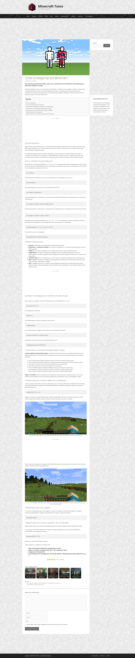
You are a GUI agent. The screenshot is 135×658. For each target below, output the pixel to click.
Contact (108, 655)
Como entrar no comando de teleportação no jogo (38, 108)
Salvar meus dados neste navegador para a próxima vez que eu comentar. (47, 624)
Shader (56, 16)
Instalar (73, 16)
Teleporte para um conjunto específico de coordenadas (40, 114)
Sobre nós (102, 655)
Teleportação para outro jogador (34, 112)
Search (95, 43)
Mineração (80, 16)
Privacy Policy (95, 655)
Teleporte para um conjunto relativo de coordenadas (39, 110)
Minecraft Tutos (50, 6)
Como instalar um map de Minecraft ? (35, 584)
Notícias (34, 16)
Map (51, 16)
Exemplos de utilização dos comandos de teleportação (39, 106)
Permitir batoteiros (31, 103)
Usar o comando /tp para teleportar (35, 104)
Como (27, 16)
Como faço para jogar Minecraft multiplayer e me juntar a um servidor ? (43, 583)
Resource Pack (64, 16)
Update (40, 16)
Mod (46, 16)
